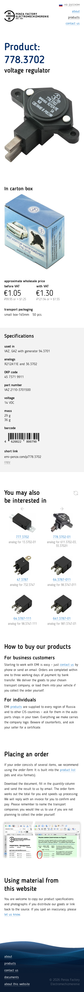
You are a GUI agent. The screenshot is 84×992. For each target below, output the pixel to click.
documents (11, 977)
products (16, 707)
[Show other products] (76, 493)
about (8, 956)
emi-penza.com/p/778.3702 (22, 457)
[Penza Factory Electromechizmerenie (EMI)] (27, 16)
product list (67, 770)
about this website (17, 984)
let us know (12, 914)
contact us (67, 665)
